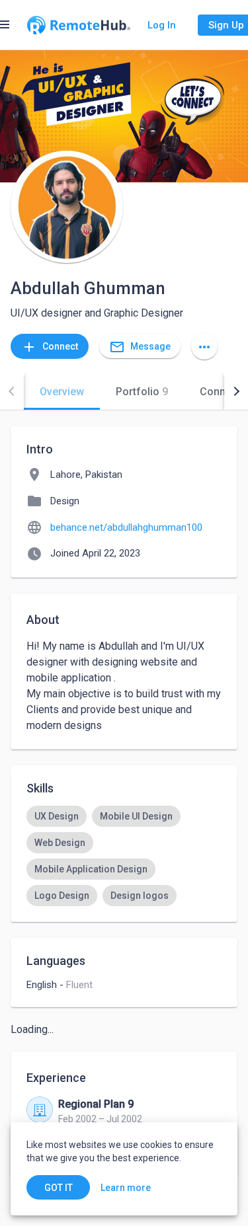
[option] (56, 816)
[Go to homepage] (78, 25)
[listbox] (124, 856)
